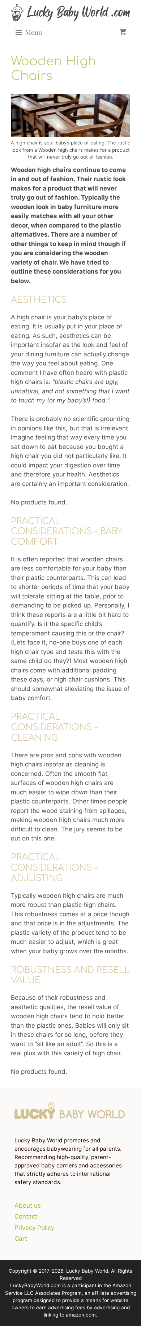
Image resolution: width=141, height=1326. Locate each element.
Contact (25, 1216)
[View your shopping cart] (123, 32)
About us (27, 1205)
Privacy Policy (34, 1227)
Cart (20, 1238)
